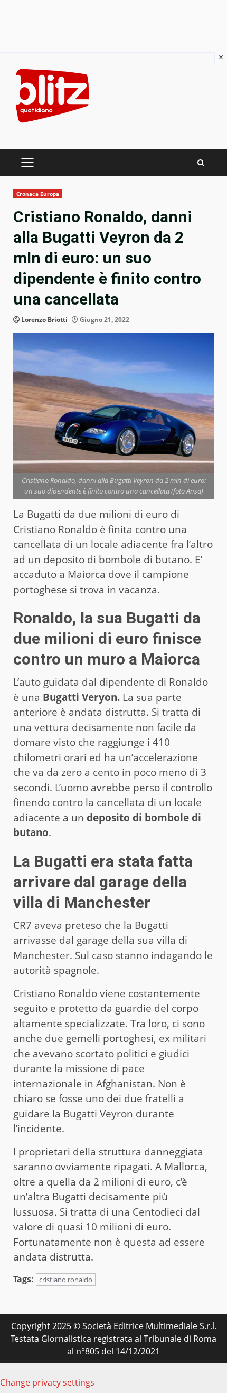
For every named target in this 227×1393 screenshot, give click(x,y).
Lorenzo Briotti (44, 319)
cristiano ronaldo (65, 1279)
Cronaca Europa (37, 193)
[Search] (200, 163)
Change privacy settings (47, 1382)
